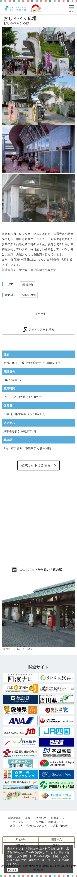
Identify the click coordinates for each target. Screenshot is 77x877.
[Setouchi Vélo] (56, 774)
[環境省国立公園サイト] (56, 763)
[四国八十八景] (56, 784)
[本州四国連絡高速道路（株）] (56, 752)
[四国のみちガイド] (20, 784)
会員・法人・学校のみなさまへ (28, 825)
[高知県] (56, 709)
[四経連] (56, 742)
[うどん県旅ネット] (56, 677)
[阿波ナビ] (20, 677)
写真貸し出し (56, 822)
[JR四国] (56, 731)
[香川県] (56, 699)
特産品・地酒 (29, 294)
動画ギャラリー (60, 818)
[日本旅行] (20, 742)
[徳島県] (20, 699)
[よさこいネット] (56, 688)
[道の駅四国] (20, 763)
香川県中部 (27, 284)
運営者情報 (14, 818)
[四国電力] (20, 752)
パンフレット (21, 822)
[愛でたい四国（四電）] (20, 795)
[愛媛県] (20, 709)
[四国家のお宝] (56, 795)
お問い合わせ (59, 825)
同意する (12, 869)
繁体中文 (56, 839)
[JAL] (56, 720)
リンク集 (38, 822)
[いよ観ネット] (20, 688)
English (20, 839)
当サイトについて (36, 818)
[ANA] (20, 720)
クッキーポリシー (47, 860)
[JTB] (20, 731)
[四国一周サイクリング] (20, 774)
